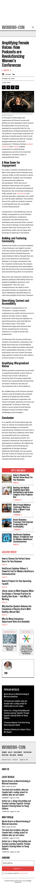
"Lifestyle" (17, 500)
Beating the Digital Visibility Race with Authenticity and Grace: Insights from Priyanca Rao (23, 492)
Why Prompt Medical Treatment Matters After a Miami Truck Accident (22, 508)
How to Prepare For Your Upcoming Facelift (16, 582)
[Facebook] (4, 87)
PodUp (16, 146)
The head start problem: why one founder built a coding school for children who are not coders (15, 703)
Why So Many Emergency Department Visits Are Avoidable (16, 620)
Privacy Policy (23, 873)
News (4, 786)
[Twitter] (8, 87)
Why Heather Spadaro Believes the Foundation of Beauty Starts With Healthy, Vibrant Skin (16, 609)
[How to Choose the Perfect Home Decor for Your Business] (7, 478)
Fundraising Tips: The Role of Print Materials (9, 648)
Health (16, 483)
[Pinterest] (13, 87)
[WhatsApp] (17, 87)
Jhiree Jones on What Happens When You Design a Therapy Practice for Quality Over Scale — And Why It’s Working (18, 595)
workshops (21, 193)
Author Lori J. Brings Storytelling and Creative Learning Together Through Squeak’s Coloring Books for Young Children (16, 805)
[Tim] (3, 74)
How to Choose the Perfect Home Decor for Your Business (23, 477)
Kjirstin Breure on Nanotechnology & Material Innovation (16, 782)
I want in (16, 868)
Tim (13, 74)
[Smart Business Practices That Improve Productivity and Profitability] (7, 523)
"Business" (17, 515)
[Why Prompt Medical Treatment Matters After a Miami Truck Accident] (7, 508)
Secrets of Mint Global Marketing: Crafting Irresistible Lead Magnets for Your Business (26, 649)
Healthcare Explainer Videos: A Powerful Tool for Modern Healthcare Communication (23, 538)
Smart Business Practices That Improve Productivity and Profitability (23, 523)
